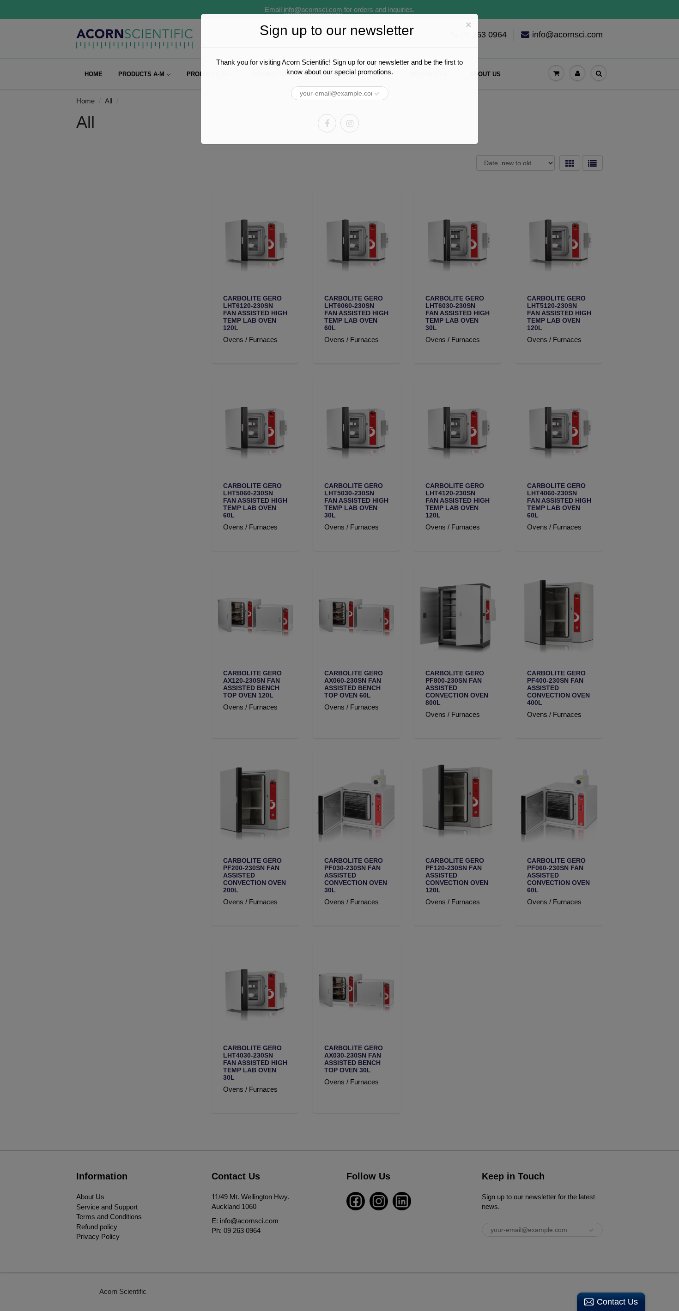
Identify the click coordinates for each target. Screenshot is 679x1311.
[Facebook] (327, 123)
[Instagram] (349, 123)
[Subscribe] (377, 93)
